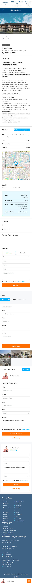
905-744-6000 (5, 2)
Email (3, 402)
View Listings (26, 369)
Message (4, 417)
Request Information (16, 434)
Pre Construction (6, 45)
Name (3, 387)
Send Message (16, 438)
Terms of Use (21, 281)
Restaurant (7, 229)
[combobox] (16, 257)
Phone (4, 394)
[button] (16, 23)
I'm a (3, 409)
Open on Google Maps (22, 130)
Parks (5, 225)
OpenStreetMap (20, 179)
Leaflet (13, 179)
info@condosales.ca (5, 5)
